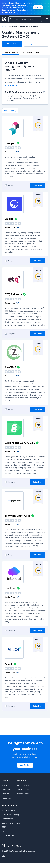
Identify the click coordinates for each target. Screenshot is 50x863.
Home (4, 785)
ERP (3, 831)
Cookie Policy (23, 794)
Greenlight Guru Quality (20, 443)
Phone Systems (8, 810)
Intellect (10, 588)
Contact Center (8, 819)
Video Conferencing (10, 814)
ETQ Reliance (13, 294)
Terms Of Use (23, 789)
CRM (4, 827)
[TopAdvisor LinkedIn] (3, 856)
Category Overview (10, 52)
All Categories (8, 835)
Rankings (40, 52)
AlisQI (9, 664)
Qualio (9, 219)
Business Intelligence (11, 823)
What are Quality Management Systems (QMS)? (20, 66)
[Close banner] (46, 7)
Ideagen (10, 143)
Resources (6, 798)
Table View (27, 52)
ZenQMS (10, 367)
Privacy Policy (23, 785)
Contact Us (7, 789)
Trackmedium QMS (17, 515)
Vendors (5, 794)
